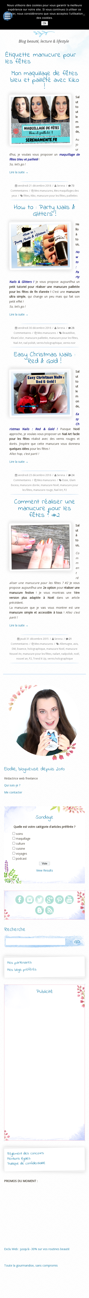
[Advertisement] (44, 1070)
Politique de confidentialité (26, 1164)
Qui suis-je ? (12, 785)
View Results (44, 870)
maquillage (23, 838)
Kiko (33, 195)
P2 (65, 490)
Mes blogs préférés (21, 970)
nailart (56, 654)
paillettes (72, 195)
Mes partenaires (19, 963)
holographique (36, 649)
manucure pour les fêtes (51, 195)
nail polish (29, 343)
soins (19, 834)
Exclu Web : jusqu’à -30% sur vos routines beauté (37, 1249)
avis (75, 644)
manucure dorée (30, 485)
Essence (21, 649)
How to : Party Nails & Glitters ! (44, 211)
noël (76, 654)
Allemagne (66, 644)
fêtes (26, 195)
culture (20, 843)
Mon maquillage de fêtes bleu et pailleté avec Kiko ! (44, 80)
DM (14, 649)
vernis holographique (49, 343)
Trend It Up (39, 658)
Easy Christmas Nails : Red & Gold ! (44, 358)
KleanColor (17, 338)
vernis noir (69, 343)
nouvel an (22, 658)
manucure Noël (50, 485)
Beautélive (69, 333)
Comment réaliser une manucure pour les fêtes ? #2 (44, 508)
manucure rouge (43, 490)
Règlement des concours (25, 1154)
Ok (44, 23)
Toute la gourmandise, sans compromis (31, 1265)
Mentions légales (18, 1159)
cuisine (20, 848)
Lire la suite (18, 172)
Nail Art (17, 343)
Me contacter (13, 792)
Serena (61, 185)
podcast (21, 858)
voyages (21, 853)
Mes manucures (43, 190)
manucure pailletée (36, 338)
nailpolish (67, 654)
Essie (65, 480)
